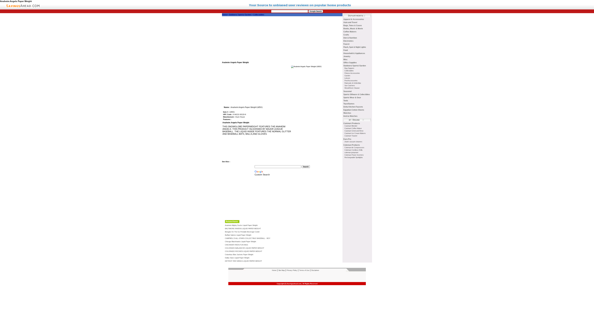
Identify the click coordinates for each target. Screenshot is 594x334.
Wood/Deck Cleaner (352, 88)
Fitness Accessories (352, 73)
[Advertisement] (282, 39)
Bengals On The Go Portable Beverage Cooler (242, 232)
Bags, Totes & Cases (352, 25)
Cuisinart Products (351, 123)
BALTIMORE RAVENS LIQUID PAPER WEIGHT (243, 228)
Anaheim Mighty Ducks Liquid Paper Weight (241, 225)
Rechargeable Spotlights (353, 157)
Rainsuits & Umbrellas (352, 83)
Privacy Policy (292, 270)
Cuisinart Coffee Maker (353, 128)
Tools (345, 101)
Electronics (348, 41)
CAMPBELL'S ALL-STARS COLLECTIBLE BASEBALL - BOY (247, 238)
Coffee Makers (349, 32)
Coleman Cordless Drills (353, 150)
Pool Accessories (350, 80)
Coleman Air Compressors (354, 147)
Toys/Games (348, 104)
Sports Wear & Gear (352, 97)
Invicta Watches (350, 116)
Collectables (258, 15)
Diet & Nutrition (350, 38)
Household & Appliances (354, 53)
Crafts (346, 35)
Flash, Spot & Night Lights (354, 47)
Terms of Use (304, 270)
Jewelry (346, 56)
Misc (345, 59)
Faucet (346, 44)
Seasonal (347, 91)
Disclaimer (315, 270)
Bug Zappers (349, 68)
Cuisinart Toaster (350, 136)
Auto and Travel (350, 22)
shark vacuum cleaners (353, 142)
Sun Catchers (349, 85)
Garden (347, 76)
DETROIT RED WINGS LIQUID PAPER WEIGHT (243, 261)
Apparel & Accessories (353, 19)
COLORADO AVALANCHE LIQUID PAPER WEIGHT (244, 248)
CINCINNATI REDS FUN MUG (236, 245)
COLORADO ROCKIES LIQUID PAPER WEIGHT (243, 251)
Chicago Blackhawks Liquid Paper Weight (240, 241)
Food (345, 50)
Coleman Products (351, 145)
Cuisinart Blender (350, 126)
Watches (347, 113)
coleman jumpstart (351, 152)
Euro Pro (347, 139)
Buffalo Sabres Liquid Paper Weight (238, 235)
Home (224, 15)
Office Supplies (350, 63)
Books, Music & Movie (353, 29)
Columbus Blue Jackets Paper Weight (239, 254)
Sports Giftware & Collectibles (356, 94)
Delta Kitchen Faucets (353, 107)
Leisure (347, 78)
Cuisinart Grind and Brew (353, 131)
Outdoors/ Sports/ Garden (240, 15)
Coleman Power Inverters (354, 155)
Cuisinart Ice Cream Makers (355, 133)
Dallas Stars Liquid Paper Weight (237, 258)
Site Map (281, 270)
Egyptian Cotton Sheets (353, 110)
